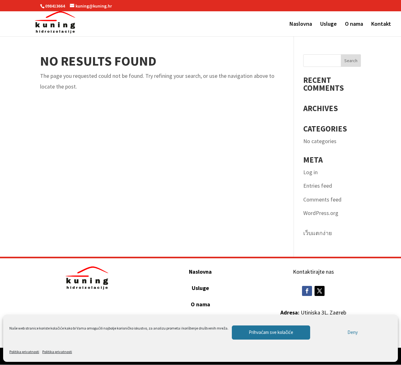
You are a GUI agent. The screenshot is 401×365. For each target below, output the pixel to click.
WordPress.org (320, 213)
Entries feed (317, 185)
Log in (310, 172)
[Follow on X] (320, 291)
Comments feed (322, 199)
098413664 (55, 6)
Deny (352, 332)
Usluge (328, 24)
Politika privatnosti (24, 351)
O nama (354, 24)
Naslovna (300, 24)
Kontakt (381, 24)
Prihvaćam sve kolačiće (271, 332)
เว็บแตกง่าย (317, 233)
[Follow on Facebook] (307, 291)
